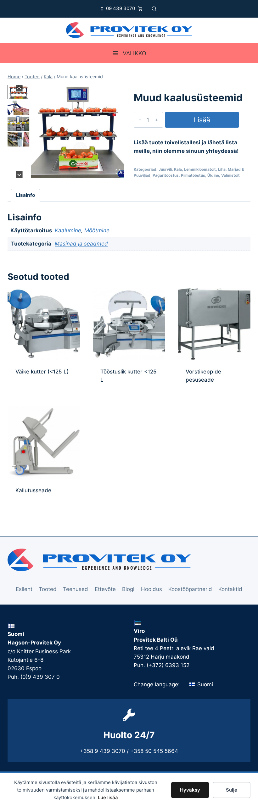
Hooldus (151, 589)
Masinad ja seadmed (81, 243)
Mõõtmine (96, 230)
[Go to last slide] (19, 88)
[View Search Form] (154, 8)
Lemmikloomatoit (200, 169)
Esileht (24, 589)
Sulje (231, 790)
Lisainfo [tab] (25, 195)
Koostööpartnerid (190, 589)
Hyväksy (190, 790)
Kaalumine (68, 230)
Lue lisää (108, 797)
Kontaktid (230, 589)
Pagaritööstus (166, 175)
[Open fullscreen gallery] (118, 171)
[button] (18, 92)
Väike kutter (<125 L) (42, 371)
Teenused (75, 589)
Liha (222, 169)
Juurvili (165, 169)
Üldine (213, 175)
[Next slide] (19, 174)
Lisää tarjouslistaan (202, 122)
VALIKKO (134, 53)
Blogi (128, 589)
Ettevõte (105, 589)
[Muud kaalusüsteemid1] (77, 131)
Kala (178, 169)
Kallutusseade (33, 490)
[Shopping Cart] (141, 9)
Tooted (48, 589)
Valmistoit (230, 175)
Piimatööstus (193, 175)
